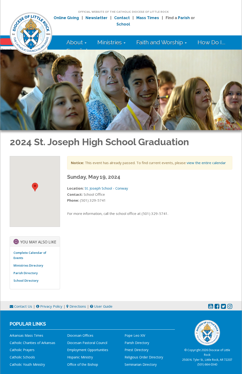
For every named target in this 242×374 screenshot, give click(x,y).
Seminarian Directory (141, 364)
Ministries (110, 42)
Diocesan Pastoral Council (87, 342)
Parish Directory (25, 273)
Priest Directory (136, 350)
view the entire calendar (206, 162)
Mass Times (147, 18)
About (75, 42)
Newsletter (97, 18)
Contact (122, 18)
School (123, 24)
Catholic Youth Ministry (27, 364)
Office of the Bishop (82, 364)
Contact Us (22, 306)
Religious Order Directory (144, 357)
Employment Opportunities (87, 350)
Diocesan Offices (80, 335)
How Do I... (211, 42)
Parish (184, 18)
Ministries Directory (28, 265)
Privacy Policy (50, 306)
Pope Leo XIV (135, 335)
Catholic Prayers (22, 350)
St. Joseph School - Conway (106, 188)
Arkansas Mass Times (26, 335)
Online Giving (66, 18)
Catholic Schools (22, 357)
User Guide (102, 306)
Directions (77, 306)
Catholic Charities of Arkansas (32, 342)
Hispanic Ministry (80, 357)
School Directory (26, 280)
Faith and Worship (160, 42)
